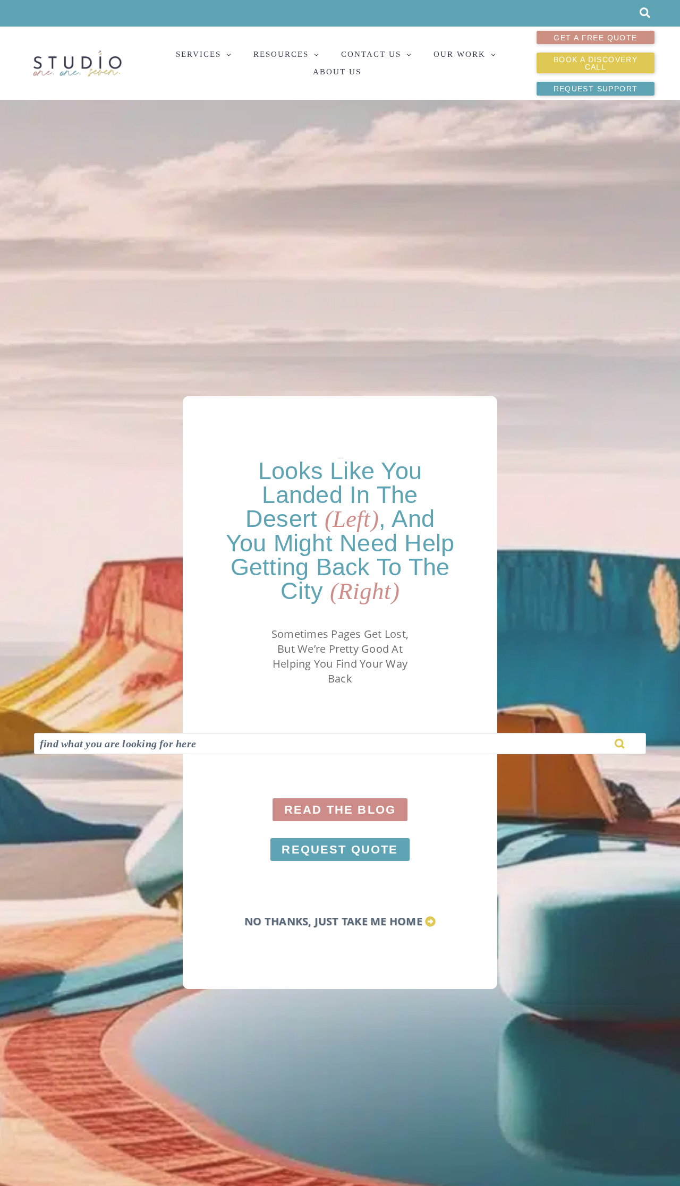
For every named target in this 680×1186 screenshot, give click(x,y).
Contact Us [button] (371, 54)
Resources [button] (281, 54)
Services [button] (198, 54)
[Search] (619, 743)
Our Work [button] (460, 54)
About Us (337, 71)
